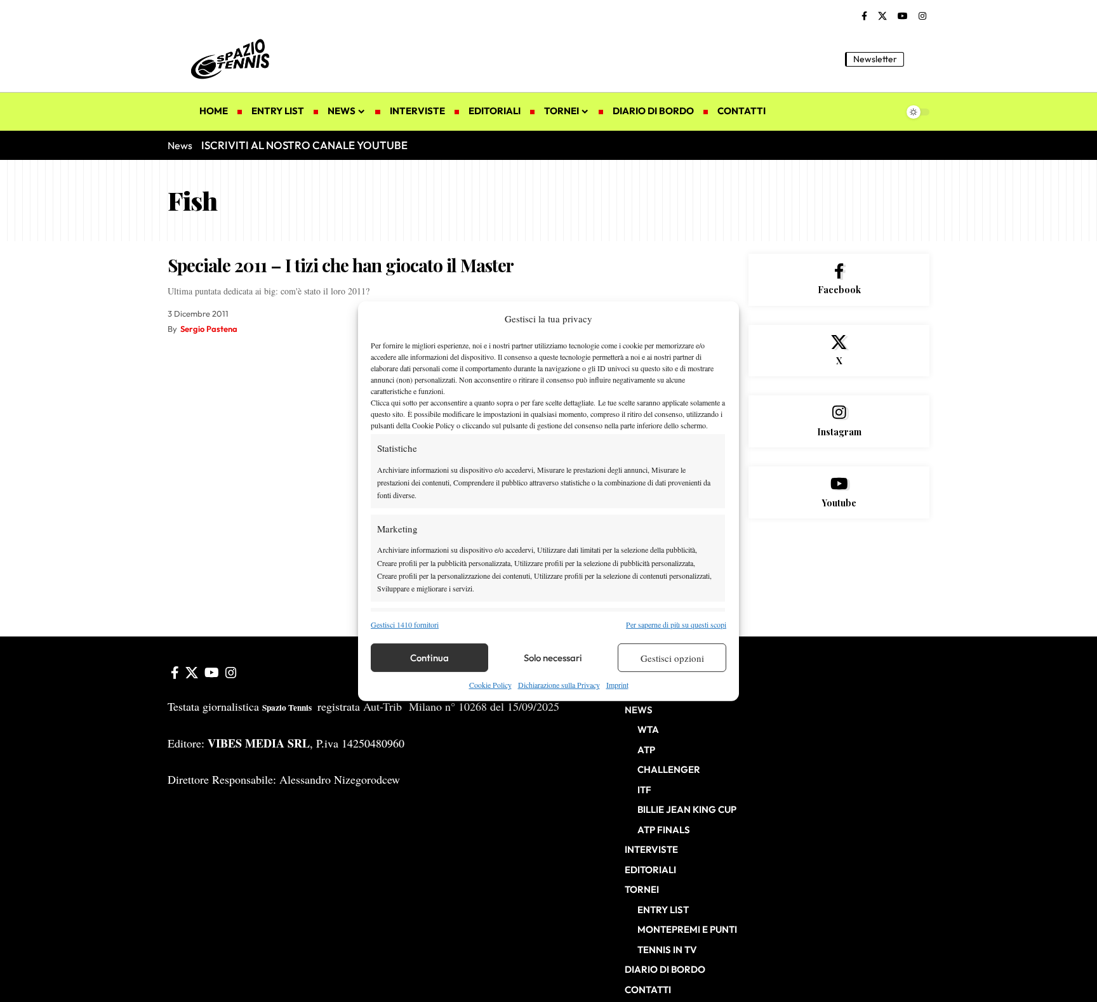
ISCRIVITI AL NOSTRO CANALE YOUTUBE (304, 145)
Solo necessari (553, 658)
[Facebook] (864, 16)
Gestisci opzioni (672, 658)
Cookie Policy (490, 685)
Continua (429, 658)
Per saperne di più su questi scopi (676, 624)
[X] (882, 16)
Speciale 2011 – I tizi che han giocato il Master (341, 265)
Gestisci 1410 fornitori (405, 624)
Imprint (617, 685)
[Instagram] (922, 16)
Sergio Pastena (208, 329)
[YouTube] (902, 16)
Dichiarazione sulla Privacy (559, 685)
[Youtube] (838, 492)
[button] (920, 59)
